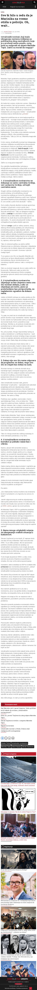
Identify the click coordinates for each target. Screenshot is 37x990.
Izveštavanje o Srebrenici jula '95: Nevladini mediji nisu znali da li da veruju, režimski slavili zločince (18, 784)
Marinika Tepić (6, 746)
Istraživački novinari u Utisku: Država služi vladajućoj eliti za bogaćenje (15, 730)
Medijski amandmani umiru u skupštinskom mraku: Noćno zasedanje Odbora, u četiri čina (18, 839)
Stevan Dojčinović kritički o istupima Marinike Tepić (16, 722)
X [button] (30, 988)
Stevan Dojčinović (28, 746)
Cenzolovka (8, 33)
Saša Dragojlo (16, 746)
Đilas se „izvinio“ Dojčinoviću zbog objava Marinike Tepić (18, 717)
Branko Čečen (5, 743)
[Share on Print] (9, 738)
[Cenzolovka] (18, 2)
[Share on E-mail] (12, 738)
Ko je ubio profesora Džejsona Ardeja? (14, 870)
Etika (2, 11)
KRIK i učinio (7, 506)
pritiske (25, 114)
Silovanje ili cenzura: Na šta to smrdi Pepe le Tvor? (18, 812)
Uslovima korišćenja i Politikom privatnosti (16, 988)
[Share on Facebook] (2, 738)
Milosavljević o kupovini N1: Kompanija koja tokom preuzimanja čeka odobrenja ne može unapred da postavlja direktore (18, 902)
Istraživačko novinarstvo (20, 743)
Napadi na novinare (17, 7)
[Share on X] (5, 738)
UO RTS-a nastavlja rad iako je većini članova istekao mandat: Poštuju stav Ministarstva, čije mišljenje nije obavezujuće (17, 957)
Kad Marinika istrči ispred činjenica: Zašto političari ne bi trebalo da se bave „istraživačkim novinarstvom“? (18, 710)
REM (4, 7)
